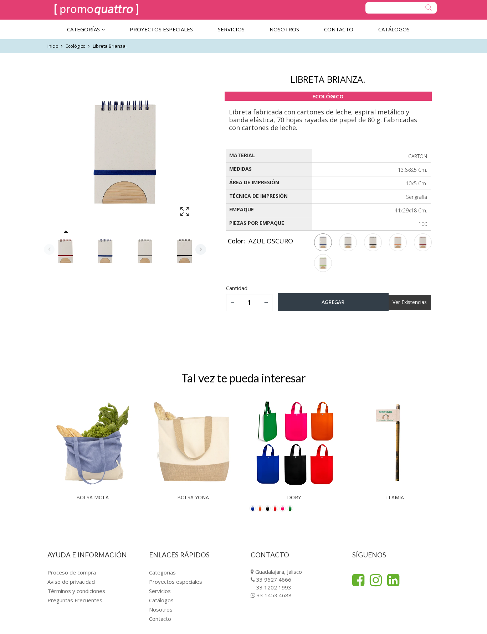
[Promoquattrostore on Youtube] (393, 580)
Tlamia (394, 497)
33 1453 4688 (274, 595)
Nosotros (161, 609)
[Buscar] (401, 8)
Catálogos (161, 600)
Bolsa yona (193, 497)
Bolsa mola (92, 497)
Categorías (162, 572)
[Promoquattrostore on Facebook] (358, 580)
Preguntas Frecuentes (74, 600)
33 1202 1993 (273, 587)
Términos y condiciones (76, 591)
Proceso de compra (71, 572)
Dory (294, 497)
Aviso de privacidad (71, 581)
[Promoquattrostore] (96, 9)
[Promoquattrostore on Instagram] (376, 580)
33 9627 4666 (273, 579)
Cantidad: (237, 288)
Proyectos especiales (175, 581)
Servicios (160, 591)
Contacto (160, 618)
